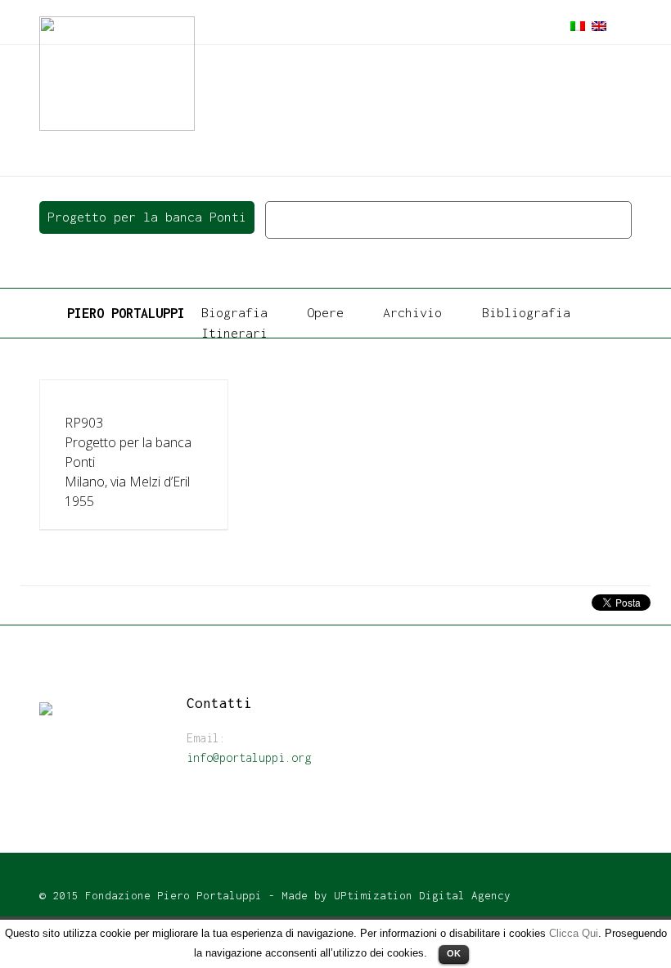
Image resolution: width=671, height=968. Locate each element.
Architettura (409, 219)
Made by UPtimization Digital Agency (396, 895)
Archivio (412, 312)
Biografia (234, 312)
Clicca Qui (573, 933)
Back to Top (309, 822)
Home (285, 219)
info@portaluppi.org (249, 757)
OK (454, 953)
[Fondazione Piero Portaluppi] (117, 72)
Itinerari (234, 332)
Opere (336, 219)
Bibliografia (526, 312)
